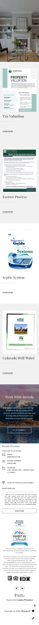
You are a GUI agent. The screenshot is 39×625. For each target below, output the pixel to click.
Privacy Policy (31, 504)
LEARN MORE (8, 131)
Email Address (8, 488)
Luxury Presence (25, 600)
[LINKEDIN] (22, 588)
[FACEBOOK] (17, 588)
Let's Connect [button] (19, 430)
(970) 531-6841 (11, 463)
